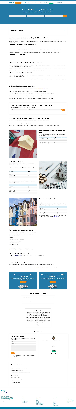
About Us (23, 397)
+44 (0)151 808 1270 (59, 2)
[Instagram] (3, 392)
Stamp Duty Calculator (69, 399)
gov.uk (41, 134)
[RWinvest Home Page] (3, 391)
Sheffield (54, 402)
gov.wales (11, 163)
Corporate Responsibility (25, 401)
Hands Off (37, 401)
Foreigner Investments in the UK (40, 403)
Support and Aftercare (24, 402)
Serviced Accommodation (39, 404)
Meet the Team (23, 399)
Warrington (54, 403)
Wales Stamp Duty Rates (15, 375)
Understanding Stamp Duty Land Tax (17, 370)
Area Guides (37, 398)
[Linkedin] (5, 392)
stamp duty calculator (56, 216)
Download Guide (23, 281)
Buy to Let (37, 399)
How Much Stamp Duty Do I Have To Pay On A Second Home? (21, 372)
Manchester (54, 401)
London (54, 399)
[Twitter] (6, 392)
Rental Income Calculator (70, 401)
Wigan (53, 404)
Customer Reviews (24, 400)
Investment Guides (38, 397)
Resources (68, 397)
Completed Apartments (55, 405)
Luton (53, 400)
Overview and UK (55, 397)
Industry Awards (24, 398)
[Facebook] (1, 392)
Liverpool (54, 398)
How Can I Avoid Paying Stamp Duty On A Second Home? (20, 368)
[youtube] (4, 392)
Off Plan (37, 400)
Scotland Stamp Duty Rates (16, 377)
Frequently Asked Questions (16, 382)
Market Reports (69, 398)
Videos (68, 402)
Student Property (38, 402)
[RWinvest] (11, 3)
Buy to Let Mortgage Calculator (71, 400)
